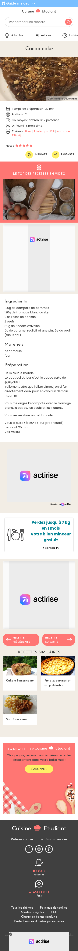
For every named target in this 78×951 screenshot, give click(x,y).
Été (52, 131)
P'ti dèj (16, 135)
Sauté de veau (16, 719)
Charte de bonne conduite (39, 916)
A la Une (17, 35)
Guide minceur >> (20, 3)
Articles (46, 35)
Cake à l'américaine (20, 680)
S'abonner (39, 769)
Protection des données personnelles (39, 921)
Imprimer (40, 154)
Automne (63, 131)
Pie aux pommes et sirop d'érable (57, 683)
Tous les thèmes (22, 907)
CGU (54, 912)
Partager (67, 154)
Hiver (28, 131)
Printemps (41, 131)
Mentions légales (32, 912)
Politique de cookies (53, 907)
